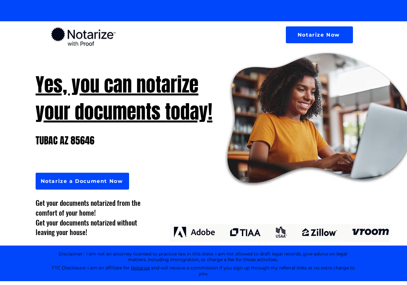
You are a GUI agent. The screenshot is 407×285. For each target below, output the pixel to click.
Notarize (140, 268)
